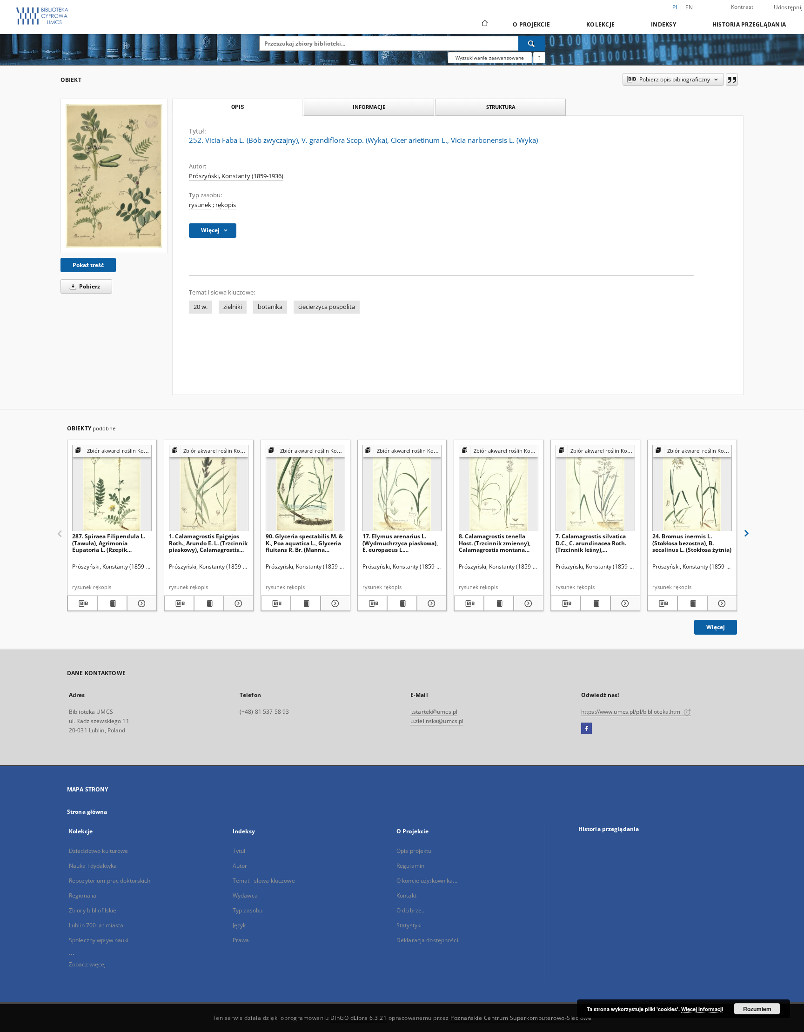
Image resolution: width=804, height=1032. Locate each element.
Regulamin (410, 866)
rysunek (200, 205)
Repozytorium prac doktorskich (109, 881)
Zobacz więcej (87, 964)
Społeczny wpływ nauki (99, 940)
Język (239, 925)
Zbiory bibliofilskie (92, 910)
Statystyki (409, 925)
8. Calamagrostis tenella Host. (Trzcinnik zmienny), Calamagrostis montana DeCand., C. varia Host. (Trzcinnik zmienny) (494, 542)
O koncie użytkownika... (426, 881)
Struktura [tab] (501, 106)
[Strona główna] (484, 24)
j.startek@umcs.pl (433, 712)
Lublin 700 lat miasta (96, 925)
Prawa (241, 940)
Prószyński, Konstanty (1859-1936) (236, 176)
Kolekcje (600, 24)
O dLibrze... (411, 910)
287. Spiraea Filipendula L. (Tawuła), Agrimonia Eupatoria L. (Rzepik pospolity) (108, 542)
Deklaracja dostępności (427, 940)
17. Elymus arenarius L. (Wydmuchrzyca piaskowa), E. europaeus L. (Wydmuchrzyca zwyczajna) (400, 542)
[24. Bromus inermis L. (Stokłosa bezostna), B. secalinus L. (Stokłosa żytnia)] (692, 488)
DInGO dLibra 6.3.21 (358, 1018)
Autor (240, 866)
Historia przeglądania (749, 24)
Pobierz (89, 286)
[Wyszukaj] (531, 43)
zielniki (232, 307)
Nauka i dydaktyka (93, 866)
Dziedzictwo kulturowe (98, 851)
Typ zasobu (247, 910)
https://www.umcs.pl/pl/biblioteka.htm (631, 712)
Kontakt (406, 895)
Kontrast (742, 7)
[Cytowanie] (732, 80)
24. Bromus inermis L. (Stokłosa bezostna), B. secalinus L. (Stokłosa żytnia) (691, 542)
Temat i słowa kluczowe (264, 881)
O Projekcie (531, 24)
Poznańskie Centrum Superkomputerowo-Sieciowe (520, 1018)
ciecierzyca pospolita (326, 307)
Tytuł (239, 851)
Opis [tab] (237, 107)
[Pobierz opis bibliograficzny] (82, 603)
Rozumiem (757, 1009)
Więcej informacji (702, 1008)
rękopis (225, 205)
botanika (270, 307)
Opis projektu (414, 851)
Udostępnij (788, 7)
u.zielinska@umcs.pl (436, 721)
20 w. (201, 307)
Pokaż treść (88, 265)
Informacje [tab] (369, 106)
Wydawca (245, 895)
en (689, 7)
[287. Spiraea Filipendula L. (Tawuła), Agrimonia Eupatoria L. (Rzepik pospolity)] (112, 488)
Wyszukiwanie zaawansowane (490, 57)
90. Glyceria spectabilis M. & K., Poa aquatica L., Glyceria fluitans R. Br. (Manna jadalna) (304, 542)
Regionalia (82, 895)
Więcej (715, 627)
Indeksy (663, 24)
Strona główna (87, 812)
